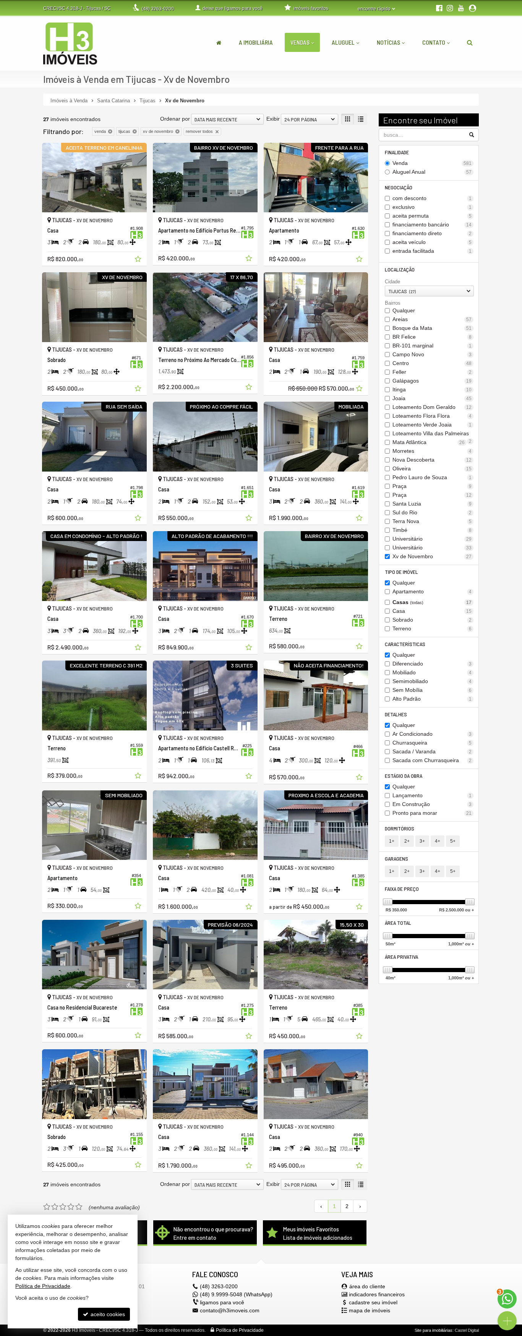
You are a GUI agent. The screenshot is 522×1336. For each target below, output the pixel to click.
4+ (437, 841)
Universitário (432, 539)
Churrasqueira (432, 743)
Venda (432, 163)
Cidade (392, 281)
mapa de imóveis (369, 1310)
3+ (422, 841)
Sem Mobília (432, 690)
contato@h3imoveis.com (229, 1310)
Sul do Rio (432, 512)
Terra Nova (432, 521)
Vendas (300, 42)
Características (405, 644)
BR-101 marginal (432, 345)
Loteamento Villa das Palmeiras (432, 434)
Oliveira (432, 468)
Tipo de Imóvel (401, 572)
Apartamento (432, 591)
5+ (453, 841)
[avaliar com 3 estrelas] (62, 1207)
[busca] (469, 42)
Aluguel (343, 42)
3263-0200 (157, 8)
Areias (432, 319)
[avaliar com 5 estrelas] (79, 1207)
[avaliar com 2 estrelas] (54, 1207)
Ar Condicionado (432, 734)
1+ (391, 841)
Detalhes (396, 714)
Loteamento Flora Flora (432, 416)
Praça (432, 486)
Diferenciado (432, 664)
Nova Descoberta (432, 460)
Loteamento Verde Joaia (432, 425)
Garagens (396, 858)
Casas (432, 602)
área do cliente (367, 1286)
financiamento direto (432, 233)
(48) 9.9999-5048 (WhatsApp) (236, 1294)
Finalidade (397, 152)
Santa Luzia (432, 504)
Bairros (392, 303)
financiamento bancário (432, 224)
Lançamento (432, 795)
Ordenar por (175, 119)
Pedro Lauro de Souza (432, 477)
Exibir (273, 119)
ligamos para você (222, 1302)
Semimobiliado (432, 681)
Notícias (388, 42)
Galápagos (432, 381)
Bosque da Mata (432, 328)
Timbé (432, 530)
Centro (432, 363)
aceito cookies (107, 1314)
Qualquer (403, 310)
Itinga (432, 389)
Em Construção (432, 804)
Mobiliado (432, 672)
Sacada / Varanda (432, 751)
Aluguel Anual (432, 172)
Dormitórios (399, 828)
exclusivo (432, 207)
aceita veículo (432, 242)
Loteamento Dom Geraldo (432, 407)
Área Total (398, 922)
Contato (433, 42)
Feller (432, 372)
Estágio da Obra (403, 775)
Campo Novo (432, 354)
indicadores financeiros (377, 1294)
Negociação (398, 187)
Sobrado (432, 620)
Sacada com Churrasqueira (432, 760)
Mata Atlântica (428, 442)
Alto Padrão (432, 699)
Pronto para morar (432, 813)
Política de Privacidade (240, 1330)
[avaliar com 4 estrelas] (71, 1207)
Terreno (432, 628)
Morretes (432, 451)
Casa (432, 611)
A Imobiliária (256, 42)
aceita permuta (432, 216)
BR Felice (432, 337)
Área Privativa (401, 956)
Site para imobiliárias (433, 1330)
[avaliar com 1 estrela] (46, 1207)
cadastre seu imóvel (373, 1302)
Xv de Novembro (432, 556)
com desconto (432, 198)
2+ (407, 841)
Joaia (432, 398)
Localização (400, 269)
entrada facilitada (432, 251)
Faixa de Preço (402, 888)
